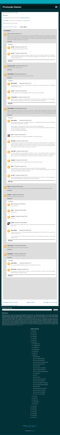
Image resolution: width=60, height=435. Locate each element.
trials (57, 321)
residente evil (21, 318)
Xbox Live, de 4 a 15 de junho (39, 392)
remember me (23, 323)
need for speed (14, 320)
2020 (33, 342)
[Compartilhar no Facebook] (24, 27)
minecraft (56, 318)
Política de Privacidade (30, 426)
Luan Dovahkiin (10, 108)
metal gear (11, 316)
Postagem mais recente (10, 302)
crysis (8, 322)
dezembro (35, 343)
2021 (33, 340)
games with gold (21, 315)
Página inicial (30, 302)
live (3, 315)
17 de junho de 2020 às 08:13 (19, 203)
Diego (12, 210)
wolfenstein (44, 319)
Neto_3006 (13, 140)
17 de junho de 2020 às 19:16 (21, 175)
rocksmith (47, 322)
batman (40, 315)
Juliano (12, 166)
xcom (16, 319)
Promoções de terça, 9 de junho (39, 388)
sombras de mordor (28, 320)
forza (15, 315)
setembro (35, 349)
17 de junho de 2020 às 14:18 (21, 216)
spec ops (28, 323)
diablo (8, 319)
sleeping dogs (40, 323)
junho (34, 355)
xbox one (51, 318)
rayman (29, 321)
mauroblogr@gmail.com (32, 425)
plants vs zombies (20, 322)
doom (31, 319)
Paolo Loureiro (10, 245)
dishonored (45, 320)
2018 (33, 408)
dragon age (15, 318)
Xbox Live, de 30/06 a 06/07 (39, 360)
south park (55, 320)
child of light (6, 325)
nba (48, 318)
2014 (33, 415)
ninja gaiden (35, 322)
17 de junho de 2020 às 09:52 (21, 160)
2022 (33, 338)
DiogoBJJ (13, 160)
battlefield (4, 316)
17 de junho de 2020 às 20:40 (20, 53)
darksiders (40, 320)
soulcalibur (30, 322)
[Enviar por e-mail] (20, 27)
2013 (33, 417)
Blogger (33, 430)
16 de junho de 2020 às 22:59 (25, 120)
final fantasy (20, 320)
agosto (35, 351)
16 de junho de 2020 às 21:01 (15, 33)
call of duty (28, 315)
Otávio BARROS (10, 74)
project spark (14, 323)
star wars (33, 316)
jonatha (12, 222)
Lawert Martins (14, 97)
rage (52, 322)
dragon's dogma (52, 321)
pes (37, 316)
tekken (3, 321)
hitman (37, 321)
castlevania (20, 319)
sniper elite (4, 322)
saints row (35, 320)
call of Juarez (45, 323)
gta (15, 316)
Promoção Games (12, 7)
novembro (35, 345)
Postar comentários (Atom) (12, 305)
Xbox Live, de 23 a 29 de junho (39, 367)
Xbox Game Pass (36, 356)
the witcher (7, 321)
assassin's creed (9, 315)
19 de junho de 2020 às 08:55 (21, 222)
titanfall (27, 318)
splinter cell (50, 320)
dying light (33, 321)
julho (34, 353)
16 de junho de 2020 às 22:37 (25, 83)
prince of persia (33, 323)
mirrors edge (8, 323)
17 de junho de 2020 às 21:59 (20, 253)
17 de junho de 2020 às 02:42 (22, 140)
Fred (12, 134)
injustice (4, 318)
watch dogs (42, 316)
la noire (40, 322)
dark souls (32, 318)
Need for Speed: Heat (25, 17)
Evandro (12, 47)
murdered (56, 322)
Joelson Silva (13, 269)
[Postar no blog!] (22, 27)
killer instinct (12, 319)
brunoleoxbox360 (11, 65)
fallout (20, 316)
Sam (12, 203)
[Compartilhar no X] (23, 27)
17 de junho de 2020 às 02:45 (22, 151)
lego (17, 316)
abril (34, 398)
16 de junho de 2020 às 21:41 (21, 65)
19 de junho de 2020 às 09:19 (25, 230)
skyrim (3, 323)
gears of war (45, 315)
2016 (33, 411)
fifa (50, 315)
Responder (9, 41)
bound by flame (44, 321)
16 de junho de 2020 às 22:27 (20, 74)
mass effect (55, 316)
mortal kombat (27, 316)
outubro (35, 347)
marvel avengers (51, 323)
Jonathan (9, 194)
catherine (11, 325)
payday (18, 323)
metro (40, 321)
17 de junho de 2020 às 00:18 (18, 194)
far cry (33, 315)
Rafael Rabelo (10, 253)
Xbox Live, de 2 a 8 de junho (39, 394)
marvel (43, 322)
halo (37, 315)
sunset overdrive (25, 319)
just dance (4, 319)
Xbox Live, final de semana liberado (40, 362)
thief (25, 322)
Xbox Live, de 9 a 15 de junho (39, 390)
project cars (24, 321)
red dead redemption (42, 318)
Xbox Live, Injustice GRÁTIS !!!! (39, 369)
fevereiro (35, 401)
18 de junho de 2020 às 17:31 (23, 269)
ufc (10, 322)
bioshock (9, 318)
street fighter (50, 319)
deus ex (39, 319)
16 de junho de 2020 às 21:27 (21, 47)
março (34, 400)
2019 (33, 406)
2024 (33, 334)
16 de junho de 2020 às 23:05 (17, 186)
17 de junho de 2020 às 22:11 (25, 263)
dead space (34, 319)
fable (54, 319)
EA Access (6, 20)
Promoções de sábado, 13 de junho (40, 382)
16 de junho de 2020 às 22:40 (20, 108)
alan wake (12, 321)
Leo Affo (13, 175)
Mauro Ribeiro (14, 83)
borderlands (55, 315)
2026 (33, 330)
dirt (21, 321)
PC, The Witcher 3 (36, 373)
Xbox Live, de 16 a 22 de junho (39, 379)
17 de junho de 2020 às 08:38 (20, 210)
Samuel (12, 53)
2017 (33, 409)
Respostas (11, 44)
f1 (41, 319)
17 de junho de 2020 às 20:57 (24, 97)
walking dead (17, 321)
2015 (33, 413)
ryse (27, 322)
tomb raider (48, 316)
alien (37, 318)
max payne (13, 322)
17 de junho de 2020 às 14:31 (20, 166)
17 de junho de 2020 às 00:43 (19, 134)
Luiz (8, 33)
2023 (33, 336)
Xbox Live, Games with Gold (39, 358)
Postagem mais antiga (50, 302)
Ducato (8, 186)
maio (34, 396)
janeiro (35, 403)
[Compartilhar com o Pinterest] (26, 27)
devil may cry (8, 320)
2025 (33, 332)
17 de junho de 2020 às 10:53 (20, 245)
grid (50, 322)
